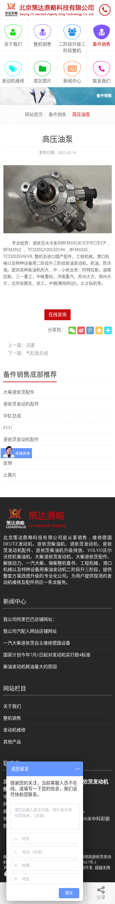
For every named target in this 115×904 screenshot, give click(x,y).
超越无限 (102, 868)
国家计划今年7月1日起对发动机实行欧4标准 (46, 655)
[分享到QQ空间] (99, 330)
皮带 (7, 463)
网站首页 (34, 114)
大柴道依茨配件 (18, 392)
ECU (7, 427)
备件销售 (57, 114)
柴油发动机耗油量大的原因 (30, 666)
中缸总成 (12, 415)
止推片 (10, 475)
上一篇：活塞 (21, 345)
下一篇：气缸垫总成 (28, 353)
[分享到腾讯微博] (90, 330)
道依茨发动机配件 (21, 404)
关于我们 (12, 706)
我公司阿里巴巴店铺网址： (30, 619)
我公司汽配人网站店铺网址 (30, 631)
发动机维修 (14, 730)
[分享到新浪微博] (81, 330)
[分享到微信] (72, 330)
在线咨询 (57, 314)
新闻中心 (14, 602)
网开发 (87, 868)
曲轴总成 (12, 451)
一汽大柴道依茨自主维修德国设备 (36, 643)
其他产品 (12, 741)
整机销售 (12, 718)
